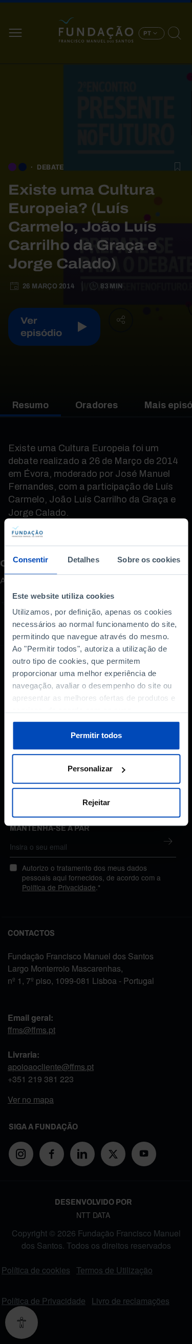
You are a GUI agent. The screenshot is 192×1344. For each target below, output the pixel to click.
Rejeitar (96, 802)
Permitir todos (96, 735)
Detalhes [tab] (83, 559)
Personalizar (90, 768)
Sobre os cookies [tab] (148, 559)
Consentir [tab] (31, 559)
